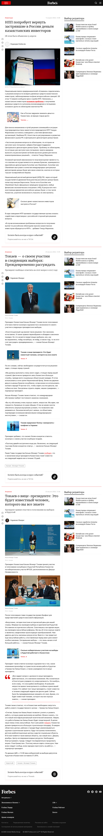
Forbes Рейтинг (59, 807)
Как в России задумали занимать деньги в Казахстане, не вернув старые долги (37, 114)
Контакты (5, 823)
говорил (47, 723)
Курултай (9, 763)
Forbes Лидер (7, 807)
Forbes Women (7, 812)
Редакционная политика (21, 823)
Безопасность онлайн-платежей (48, 827)
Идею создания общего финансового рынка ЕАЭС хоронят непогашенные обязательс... (26, 120)
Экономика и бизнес (10, 803)
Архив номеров (8, 817)
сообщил (47, 453)
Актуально (8, 252)
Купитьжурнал (6, 3)
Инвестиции (9, 18)
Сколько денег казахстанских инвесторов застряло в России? (37, 202)
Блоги (55, 812)
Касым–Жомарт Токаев (15, 466)
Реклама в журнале (59, 823)
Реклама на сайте (41, 823)
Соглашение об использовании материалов (17, 827)
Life (54, 803)
